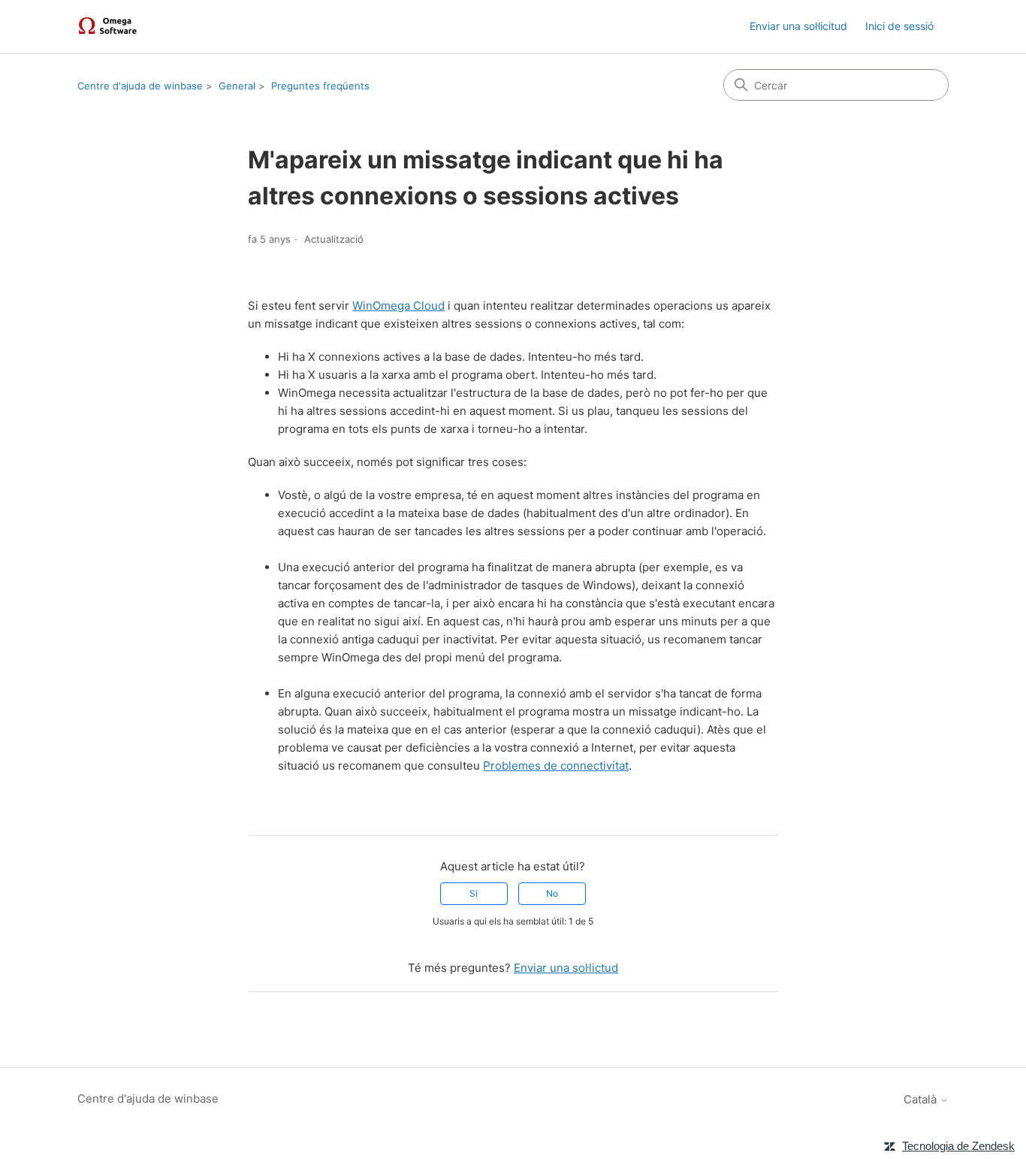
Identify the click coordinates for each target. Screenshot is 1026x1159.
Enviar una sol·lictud (566, 968)
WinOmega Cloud (398, 305)
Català (922, 1099)
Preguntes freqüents (320, 86)
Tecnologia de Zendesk (958, 1145)
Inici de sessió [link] (899, 26)
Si (473, 893)
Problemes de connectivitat (556, 765)
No (552, 893)
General (237, 86)
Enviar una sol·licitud (798, 26)
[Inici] (109, 27)
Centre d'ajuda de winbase (140, 86)
